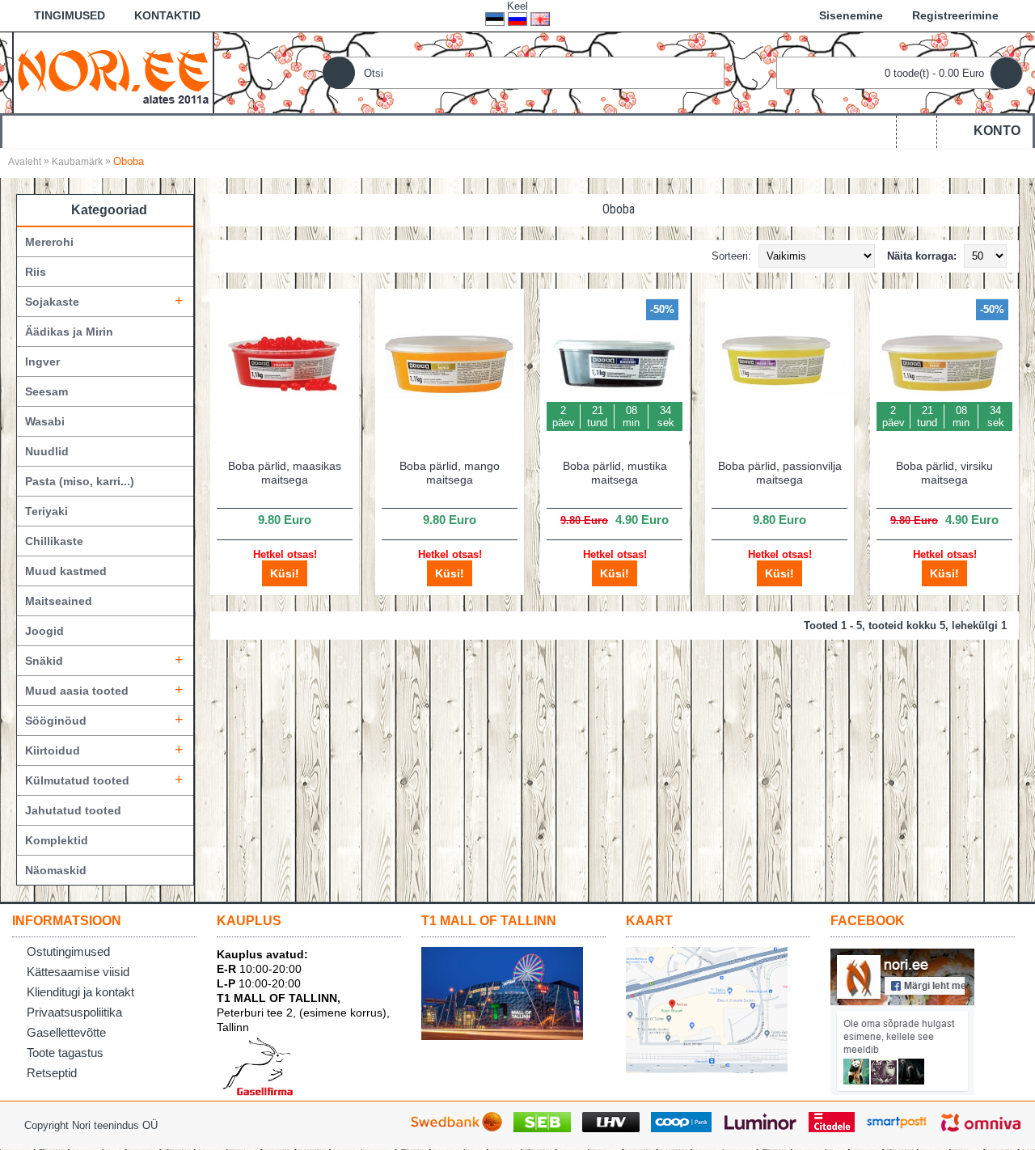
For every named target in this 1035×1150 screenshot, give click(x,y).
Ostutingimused (68, 951)
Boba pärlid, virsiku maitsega (944, 472)
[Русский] (517, 19)
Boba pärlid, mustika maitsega (615, 472)
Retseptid (52, 1073)
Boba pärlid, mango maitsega (449, 472)
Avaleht (24, 161)
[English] (540, 19)
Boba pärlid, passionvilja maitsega (780, 472)
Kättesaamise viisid (78, 972)
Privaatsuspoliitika (74, 1012)
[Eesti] (495, 19)
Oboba (128, 161)
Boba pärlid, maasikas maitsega (284, 472)
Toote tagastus (65, 1052)
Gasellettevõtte (66, 1032)
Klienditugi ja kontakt (80, 992)
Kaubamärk (77, 161)
